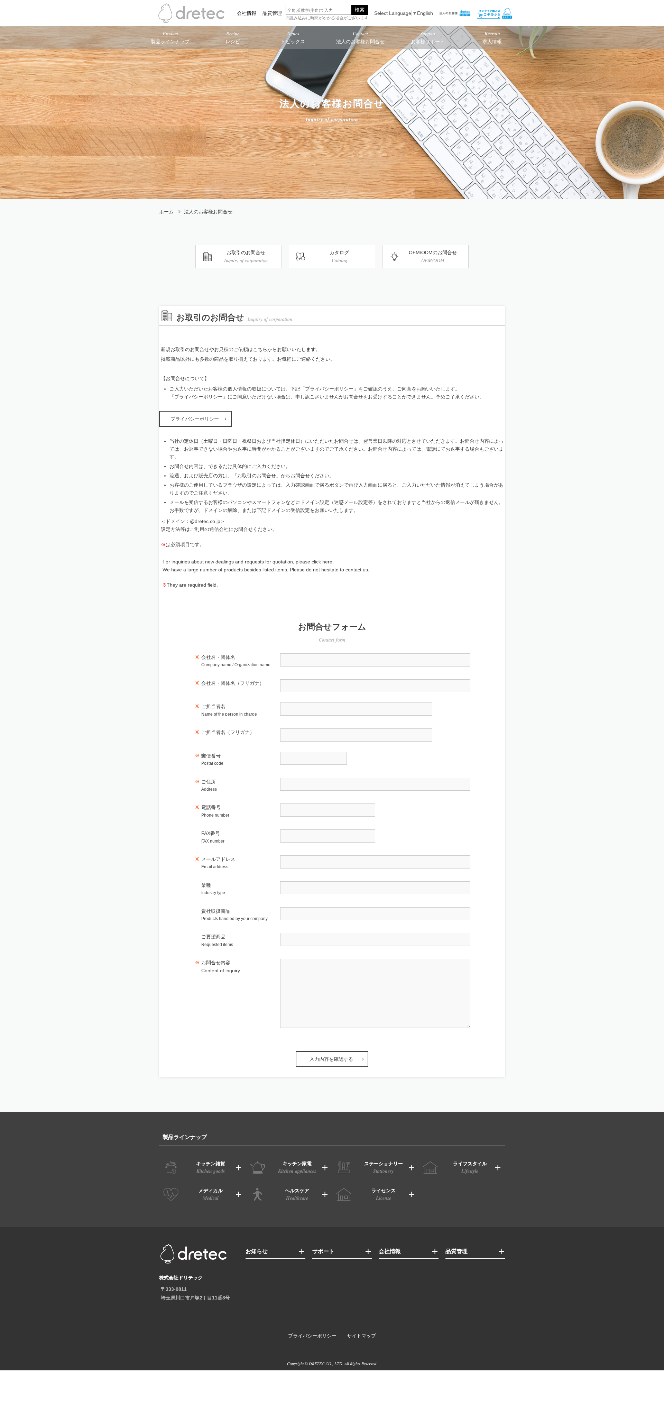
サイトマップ (361, 1336)
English (425, 13)
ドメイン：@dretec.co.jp (193, 521)
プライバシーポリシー (194, 419)
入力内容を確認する (331, 1059)
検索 (360, 9)
